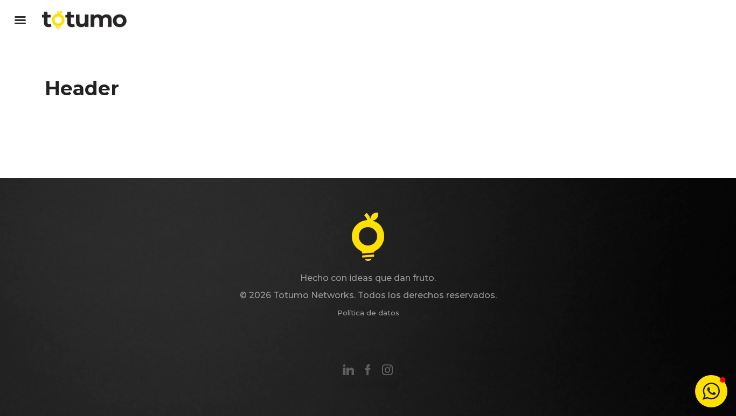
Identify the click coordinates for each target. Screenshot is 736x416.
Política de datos (368, 312)
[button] (711, 391)
